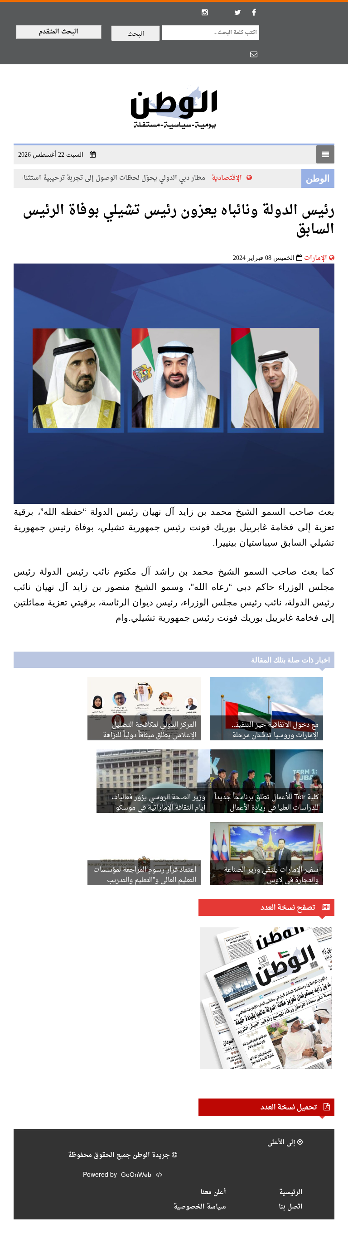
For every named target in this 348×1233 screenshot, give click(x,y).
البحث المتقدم (58, 32)
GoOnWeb (136, 1175)
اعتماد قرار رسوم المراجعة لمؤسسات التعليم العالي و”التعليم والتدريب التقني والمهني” (144, 880)
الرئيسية (291, 1192)
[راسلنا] (254, 53)
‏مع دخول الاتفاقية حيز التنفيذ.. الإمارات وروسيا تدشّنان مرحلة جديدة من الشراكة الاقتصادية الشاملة (267, 736)
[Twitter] (237, 12)
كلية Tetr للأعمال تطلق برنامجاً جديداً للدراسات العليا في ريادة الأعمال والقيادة (266, 808)
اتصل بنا (291, 1207)
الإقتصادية (234, 178)
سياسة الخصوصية (200, 1207)
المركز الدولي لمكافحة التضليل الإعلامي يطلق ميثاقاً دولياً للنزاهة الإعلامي (149, 736)
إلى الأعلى (282, 1143)
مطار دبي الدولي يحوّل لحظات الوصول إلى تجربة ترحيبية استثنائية (117, 178)
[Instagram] (205, 12)
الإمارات (315, 258)
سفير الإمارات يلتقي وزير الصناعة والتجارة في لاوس (271, 875)
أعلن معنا (213, 1192)
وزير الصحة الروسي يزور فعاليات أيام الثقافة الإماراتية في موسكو (158, 803)
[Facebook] (254, 12)
